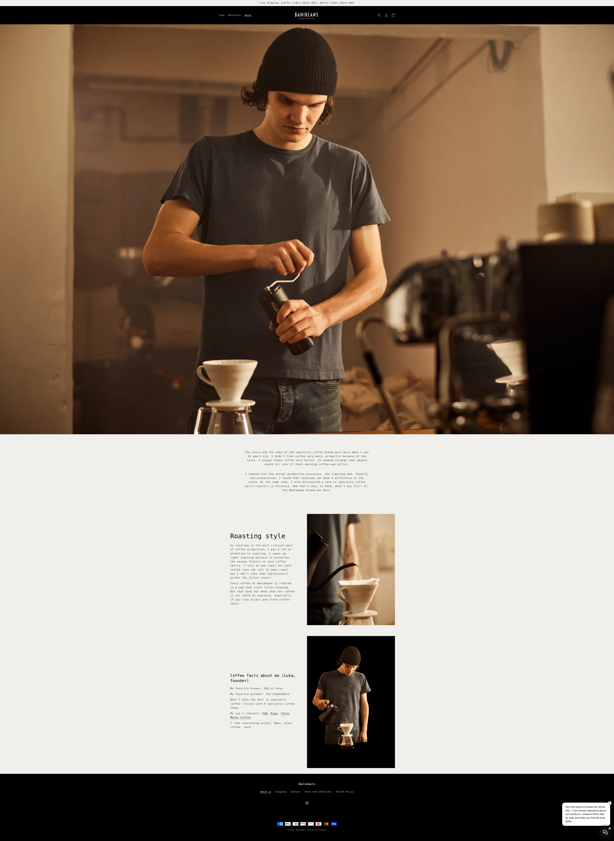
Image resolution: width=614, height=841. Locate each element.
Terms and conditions (318, 791)
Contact (295, 791)
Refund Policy (345, 791)
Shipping (280, 791)
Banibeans (301, 830)
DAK (265, 713)
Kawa (274, 713)
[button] (379, 15)
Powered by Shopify (317, 830)
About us (265, 791)
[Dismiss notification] (609, 803)
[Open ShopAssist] (605, 832)
